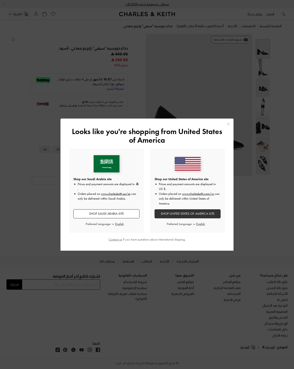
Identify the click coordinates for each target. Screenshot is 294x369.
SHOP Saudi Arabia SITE (106, 214)
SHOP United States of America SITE (187, 214)
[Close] (228, 124)
